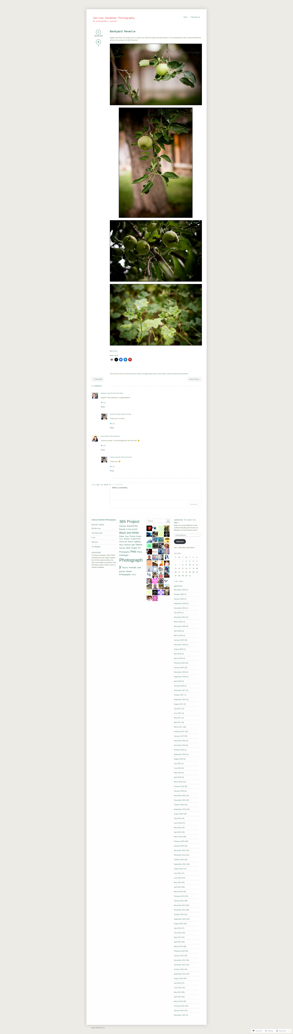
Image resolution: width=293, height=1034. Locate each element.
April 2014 (177, 887)
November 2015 (180, 800)
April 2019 (177, 654)
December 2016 (180, 741)
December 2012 (180, 960)
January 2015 (179, 846)
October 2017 (179, 695)
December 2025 (180, 590)
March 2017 (178, 727)
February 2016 (179, 786)
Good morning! (194, 379)
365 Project (129, 521)
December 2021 (180, 617)
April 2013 (177, 942)
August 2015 (178, 814)
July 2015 (177, 818)
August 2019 (178, 649)
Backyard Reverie (123, 31)
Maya (121, 545)
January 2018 (179, 686)
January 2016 (179, 791)
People (134, 548)
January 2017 (179, 736)
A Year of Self (131, 529)
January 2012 (179, 1010)
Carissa (112, 414)
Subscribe (180, 541)
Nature (139, 374)
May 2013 (177, 937)
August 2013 (178, 923)
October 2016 (179, 750)
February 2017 (179, 731)
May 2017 (177, 718)
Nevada (122, 548)
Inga (102, 436)
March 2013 (178, 946)
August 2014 (178, 869)
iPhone (130, 542)
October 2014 (179, 859)
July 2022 (177, 612)
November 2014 (180, 855)
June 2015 (178, 823)
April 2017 (177, 722)
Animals (122, 526)
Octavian (103, 393)
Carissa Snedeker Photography (114, 17)
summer (169, 374)
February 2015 (179, 841)
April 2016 (177, 777)
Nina (128, 548)
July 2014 (177, 873)
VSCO (134, 575)
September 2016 (180, 754)
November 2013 (180, 910)
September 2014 (180, 864)
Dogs (127, 536)
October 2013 (179, 914)
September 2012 (180, 974)
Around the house (130, 374)
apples (151, 374)
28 (179, 576)
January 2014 (179, 901)
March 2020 (178, 635)
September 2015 (180, 809)
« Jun (176, 581)
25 (193, 572)
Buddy (121, 536)
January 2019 (179, 667)
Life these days (97, 533)
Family (138, 536)
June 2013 (178, 933)
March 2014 (178, 891)
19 (197, 568)
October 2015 (179, 805)
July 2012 (177, 983)
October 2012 (179, 969)
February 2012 (179, 1006)
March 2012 (178, 1001)
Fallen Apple (97, 379)
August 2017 (178, 704)
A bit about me (195, 17)
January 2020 (179, 640)
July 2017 (177, 709)
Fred (93, 537)
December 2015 (180, 795)
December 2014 (180, 850)
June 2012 (178, 987)
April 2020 (177, 631)
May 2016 (177, 773)
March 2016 (178, 782)
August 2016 (178, 759)
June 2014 (178, 878)
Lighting (137, 542)
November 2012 (180, 965)
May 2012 (177, 992)
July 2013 (177, 928)
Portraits (132, 567)
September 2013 (180, 919)
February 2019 (179, 663)
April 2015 (177, 832)
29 (183, 576)
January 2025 (179, 599)
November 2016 (180, 745)
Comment (193, 504)
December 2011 (180, 1015)
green (155, 374)
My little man (96, 528)
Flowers (127, 539)
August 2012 (178, 978)
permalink (185, 374)
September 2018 (180, 677)
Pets (133, 551)
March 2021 (178, 622)
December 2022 (180, 608)
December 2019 (180, 645)
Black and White (129, 532)
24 (190, 572)
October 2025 (179, 594)
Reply (103, 407)
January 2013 (179, 955)
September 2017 (180, 699)
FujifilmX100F (136, 539)
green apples (162, 374)
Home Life (123, 542)
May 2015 (177, 827)
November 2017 (180, 690)
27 (175, 576)
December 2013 (180, 905)
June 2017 (178, 713)
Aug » (181, 581)
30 (186, 576)
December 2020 (180, 626)
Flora (121, 539)
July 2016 (177, 763)
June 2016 (178, 768)
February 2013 (179, 951)
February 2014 (179, 896)
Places (125, 568)
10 (190, 565)
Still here (95, 542)
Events (132, 536)
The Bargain (96, 547)
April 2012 (177, 997)
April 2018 (177, 681)
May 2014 (177, 882)
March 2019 (178, 658)
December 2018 (180, 672)
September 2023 (180, 603)
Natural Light (129, 545)
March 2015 (178, 837)
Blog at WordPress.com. (98, 1027)
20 (175, 572)
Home (185, 17)
